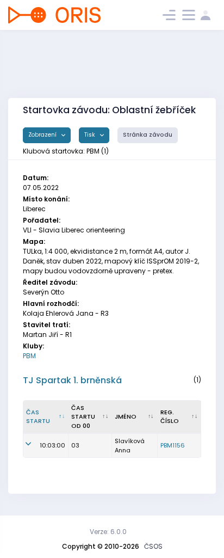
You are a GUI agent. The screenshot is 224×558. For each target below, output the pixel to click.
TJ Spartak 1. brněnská (72, 380)
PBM (29, 355)
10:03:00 (52, 445)
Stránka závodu (147, 135)
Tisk (90, 135)
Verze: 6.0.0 (108, 531)
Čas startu (38, 417)
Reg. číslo (169, 417)
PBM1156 (172, 445)
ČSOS (153, 546)
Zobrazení (43, 135)
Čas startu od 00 (83, 416)
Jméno (125, 416)
